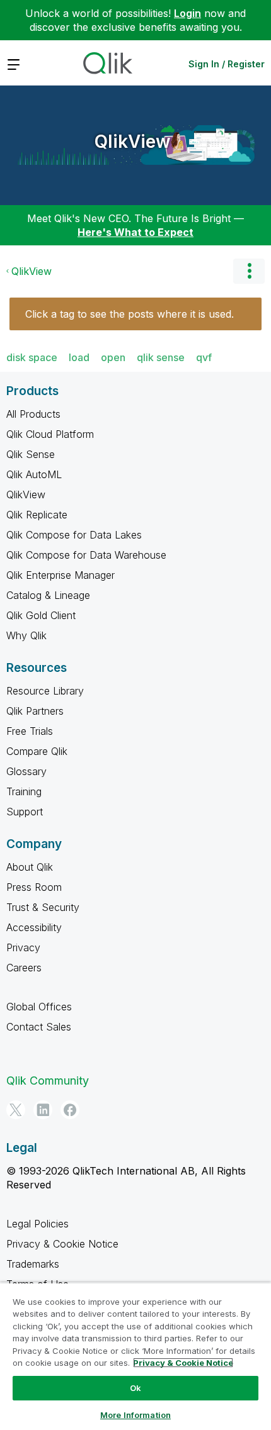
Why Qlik (26, 635)
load (79, 357)
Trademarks (32, 1264)
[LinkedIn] (42, 1109)
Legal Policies (37, 1223)
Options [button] (249, 271)
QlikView (133, 141)
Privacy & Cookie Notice (62, 1243)
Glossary (26, 771)
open (113, 357)
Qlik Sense (30, 454)
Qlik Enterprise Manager (60, 575)
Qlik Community (47, 1080)
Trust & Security (42, 907)
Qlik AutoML (34, 474)
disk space (31, 357)
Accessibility (34, 927)
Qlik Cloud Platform (50, 434)
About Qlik (29, 867)
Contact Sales (38, 1026)
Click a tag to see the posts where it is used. (129, 314)
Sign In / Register (226, 64)
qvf (204, 357)
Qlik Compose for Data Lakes (74, 534)
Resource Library (45, 690)
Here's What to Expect (135, 232)
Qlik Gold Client (41, 615)
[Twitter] (15, 1109)
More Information (135, 1415)
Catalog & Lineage (48, 595)
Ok (135, 1388)
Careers (24, 967)
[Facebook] (70, 1109)
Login (187, 13)
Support (24, 811)
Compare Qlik (36, 751)
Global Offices (39, 1006)
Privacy (23, 947)
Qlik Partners (35, 711)
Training (24, 791)
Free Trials (29, 731)
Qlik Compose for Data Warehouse (86, 555)
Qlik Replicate (36, 514)
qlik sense (161, 357)
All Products (33, 414)
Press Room (34, 887)
